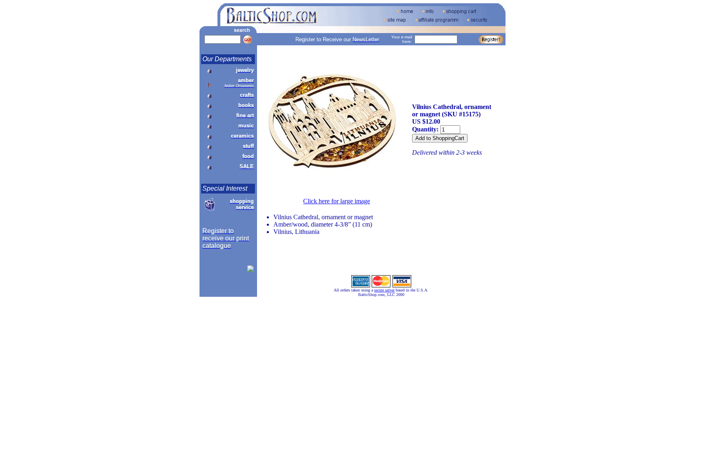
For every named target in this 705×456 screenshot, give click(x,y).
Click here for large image (336, 201)
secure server (384, 290)
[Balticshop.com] (250, 269)
